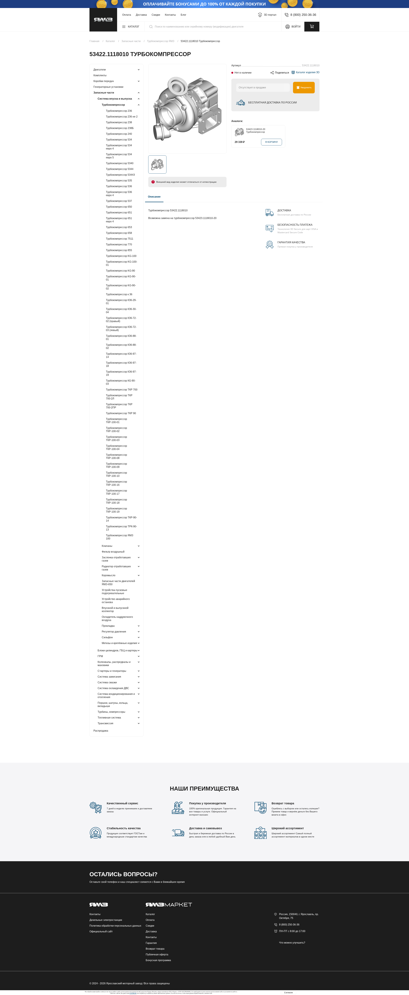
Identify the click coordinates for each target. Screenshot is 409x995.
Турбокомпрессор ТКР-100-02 (116, 430)
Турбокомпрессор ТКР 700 (121, 389)
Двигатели (99, 69)
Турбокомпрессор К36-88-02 (121, 346)
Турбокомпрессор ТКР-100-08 (116, 456)
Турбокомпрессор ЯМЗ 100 (119, 537)
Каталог (150, 914)
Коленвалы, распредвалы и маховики (114, 664)
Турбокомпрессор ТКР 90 (121, 413)
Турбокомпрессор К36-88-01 (121, 337)
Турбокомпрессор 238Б (120, 128)
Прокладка (108, 625)
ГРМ (100, 656)
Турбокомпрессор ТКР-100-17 (116, 492)
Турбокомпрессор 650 (119, 206)
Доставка (141, 14)
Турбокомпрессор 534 (119, 139)
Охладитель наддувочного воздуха (117, 618)
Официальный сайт (101, 931)
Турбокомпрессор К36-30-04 (121, 311)
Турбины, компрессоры (111, 711)
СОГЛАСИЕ (133, 993)
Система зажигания (109, 676)
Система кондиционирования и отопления (116, 695)
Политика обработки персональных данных (115, 925)
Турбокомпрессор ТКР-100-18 (116, 501)
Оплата (126, 14)
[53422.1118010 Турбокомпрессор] (187, 108)
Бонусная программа (158, 960)
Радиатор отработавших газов (116, 568)
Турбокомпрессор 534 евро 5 (119, 156)
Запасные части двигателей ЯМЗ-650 (118, 583)
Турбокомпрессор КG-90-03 (120, 382)
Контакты (170, 14)
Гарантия (151, 943)
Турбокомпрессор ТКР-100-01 (116, 421)
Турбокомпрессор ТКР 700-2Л (119, 397)
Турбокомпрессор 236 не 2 (122, 116)
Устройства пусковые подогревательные (114, 592)
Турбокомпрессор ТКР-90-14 (121, 519)
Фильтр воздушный (113, 551)
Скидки (156, 14)
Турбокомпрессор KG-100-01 (121, 263)
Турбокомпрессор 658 (119, 233)
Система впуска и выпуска (115, 98)
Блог (183, 14)
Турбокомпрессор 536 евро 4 (119, 194)
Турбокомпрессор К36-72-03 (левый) (121, 329)
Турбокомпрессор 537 (119, 201)
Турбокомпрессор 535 (119, 180)
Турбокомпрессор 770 (119, 244)
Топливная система (109, 717)
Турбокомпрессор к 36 (119, 294)
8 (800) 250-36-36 (289, 924)
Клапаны (107, 546)
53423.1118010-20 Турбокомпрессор (255, 130)
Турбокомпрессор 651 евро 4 (119, 220)
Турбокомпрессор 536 (119, 186)
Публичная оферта (157, 954)
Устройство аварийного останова (116, 601)
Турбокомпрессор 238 (119, 122)
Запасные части (103, 92)
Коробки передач (103, 81)
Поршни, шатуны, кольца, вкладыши (113, 704)
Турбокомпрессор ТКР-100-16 (116, 483)
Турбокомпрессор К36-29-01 (121, 302)
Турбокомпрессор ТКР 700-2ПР (119, 406)
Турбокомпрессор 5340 (119, 163)
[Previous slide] (233, 136)
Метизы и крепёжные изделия (119, 643)
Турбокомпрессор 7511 (119, 238)
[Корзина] (311, 26)
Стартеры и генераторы (112, 671)
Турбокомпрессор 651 (119, 212)
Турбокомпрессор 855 (119, 250)
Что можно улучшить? (292, 942)
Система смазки (107, 682)
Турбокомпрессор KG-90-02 (121, 287)
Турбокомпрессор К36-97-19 (121, 373)
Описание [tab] (154, 196)
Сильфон (107, 637)
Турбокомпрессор (113, 104)
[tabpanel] (234, 225)
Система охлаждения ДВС (113, 688)
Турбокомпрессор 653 (119, 227)
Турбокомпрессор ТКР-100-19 (116, 510)
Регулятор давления (114, 631)
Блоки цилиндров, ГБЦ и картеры (117, 650)
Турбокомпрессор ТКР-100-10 (116, 474)
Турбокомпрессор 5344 (119, 169)
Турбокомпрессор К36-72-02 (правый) (121, 320)
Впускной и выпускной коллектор (115, 610)
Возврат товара (155, 948)
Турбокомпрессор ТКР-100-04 (116, 447)
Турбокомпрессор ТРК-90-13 (121, 528)
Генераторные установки (108, 87)
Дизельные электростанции (105, 920)
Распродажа (100, 730)
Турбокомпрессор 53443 (120, 174)
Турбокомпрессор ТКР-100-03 (116, 438)
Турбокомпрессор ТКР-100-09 (116, 465)
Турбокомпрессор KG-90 (120, 270)
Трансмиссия (105, 723)
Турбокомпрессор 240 (119, 134)
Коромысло (108, 575)
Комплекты (100, 75)
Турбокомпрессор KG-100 (121, 256)
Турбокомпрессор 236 (119, 110)
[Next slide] (318, 136)
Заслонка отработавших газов (116, 559)
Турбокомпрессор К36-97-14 (121, 355)
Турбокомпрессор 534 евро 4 (119, 147)
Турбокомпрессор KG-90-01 (121, 278)
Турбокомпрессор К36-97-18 (121, 364)
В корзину (271, 142)
